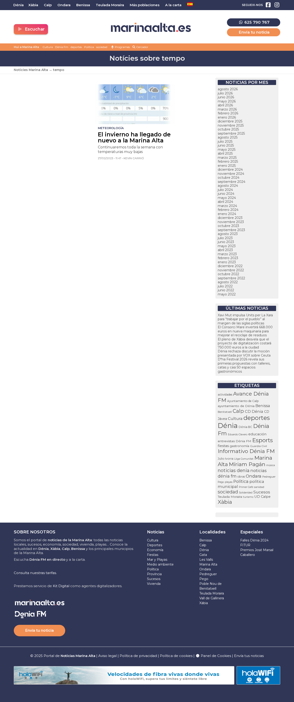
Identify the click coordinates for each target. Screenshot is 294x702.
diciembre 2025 (230, 121)
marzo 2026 (227, 109)
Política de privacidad (139, 656)
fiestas (223, 446)
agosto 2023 (228, 234)
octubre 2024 (228, 178)
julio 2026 (225, 93)
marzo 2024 (227, 206)
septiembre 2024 (231, 182)
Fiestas (152, 555)
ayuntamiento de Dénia (236, 406)
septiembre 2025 (231, 133)
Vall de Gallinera (211, 598)
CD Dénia (254, 411)
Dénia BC (245, 427)
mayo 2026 (227, 101)
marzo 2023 (227, 254)
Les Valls (206, 560)
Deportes (154, 545)
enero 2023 (227, 262)
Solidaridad (245, 492)
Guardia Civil (258, 446)
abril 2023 (225, 250)
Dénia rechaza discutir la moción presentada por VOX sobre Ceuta (244, 353)
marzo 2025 (227, 158)
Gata (203, 555)
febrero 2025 (228, 161)
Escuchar (34, 29)
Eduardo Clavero (237, 434)
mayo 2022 (227, 294)
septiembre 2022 (231, 278)
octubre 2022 (228, 274)
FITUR (245, 545)
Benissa (262, 405)
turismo (248, 496)
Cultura (47, 47)
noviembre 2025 (231, 125)
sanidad (259, 487)
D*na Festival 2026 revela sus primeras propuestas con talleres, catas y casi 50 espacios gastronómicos (244, 365)
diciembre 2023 (230, 218)
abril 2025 (225, 153)
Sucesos (261, 492)
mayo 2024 (227, 198)
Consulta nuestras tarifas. (35, 573)
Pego (221, 482)
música (270, 465)
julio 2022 (225, 286)
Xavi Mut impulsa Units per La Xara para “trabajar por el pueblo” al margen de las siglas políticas (245, 319)
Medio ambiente (160, 564)
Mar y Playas (157, 560)
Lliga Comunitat (243, 458)
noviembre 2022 (231, 270)
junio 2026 (226, 97)
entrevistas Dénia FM (234, 441)
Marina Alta (208, 564)
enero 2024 (227, 214)
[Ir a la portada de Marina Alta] (151, 27)
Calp (238, 411)
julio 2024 (225, 190)
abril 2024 (225, 202)
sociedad (101, 47)
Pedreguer (269, 476)
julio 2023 (225, 238)
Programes (122, 47)
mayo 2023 (227, 246)
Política (89, 47)
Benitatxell (225, 411)
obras (241, 476)
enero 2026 (227, 117)
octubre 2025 (228, 129)
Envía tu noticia (254, 32)
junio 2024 (226, 194)
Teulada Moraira (230, 496)
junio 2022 (226, 290)
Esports (262, 440)
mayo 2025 (226, 149)
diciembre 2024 (230, 169)
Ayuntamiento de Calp (243, 401)
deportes (76, 47)
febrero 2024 (228, 210)
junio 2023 (226, 242)
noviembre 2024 (231, 174)
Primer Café (246, 487)
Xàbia (225, 502)
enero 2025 (227, 166)
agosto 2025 (227, 137)
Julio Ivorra (225, 458)
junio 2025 (226, 145)
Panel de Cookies (215, 656)
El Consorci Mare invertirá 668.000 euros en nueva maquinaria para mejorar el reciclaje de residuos (245, 331)
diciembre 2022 (230, 266)
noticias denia (233, 470)
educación (257, 434)
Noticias (155, 532)
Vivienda (154, 584)
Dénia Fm (61, 47)
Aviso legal (107, 656)
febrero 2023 (228, 258)
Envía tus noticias (249, 656)
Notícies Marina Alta (31, 70)
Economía (155, 550)
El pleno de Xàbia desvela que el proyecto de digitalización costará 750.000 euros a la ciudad (244, 343)
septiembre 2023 (231, 230)
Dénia (228, 426)
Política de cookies (176, 656)
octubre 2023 (228, 226)
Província (154, 574)
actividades (225, 394)
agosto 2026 (228, 89)
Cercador (142, 47)
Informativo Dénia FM (246, 451)
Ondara (253, 476)
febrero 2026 (228, 113)
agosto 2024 (228, 186)
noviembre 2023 (231, 222)
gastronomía (239, 446)
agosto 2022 (228, 282)
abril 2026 (225, 105)
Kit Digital (61, 586)
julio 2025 (225, 141)
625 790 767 (256, 22)
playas (228, 482)
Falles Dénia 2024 (254, 540)
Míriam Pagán (247, 464)
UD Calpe (262, 497)
